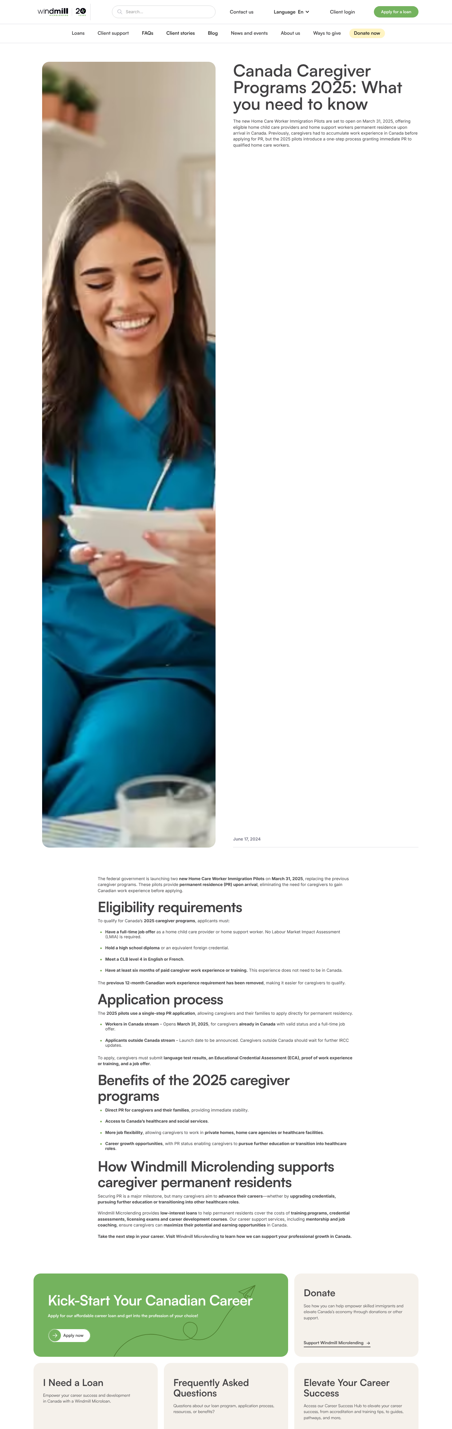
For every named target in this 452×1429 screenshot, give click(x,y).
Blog (213, 33)
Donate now (367, 33)
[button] (292, 12)
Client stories (180, 33)
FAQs (147, 33)
